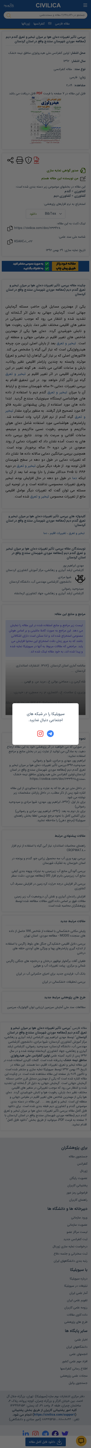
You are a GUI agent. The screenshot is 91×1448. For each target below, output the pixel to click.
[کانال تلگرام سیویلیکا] (50, 733)
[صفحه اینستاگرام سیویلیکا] (40, 733)
